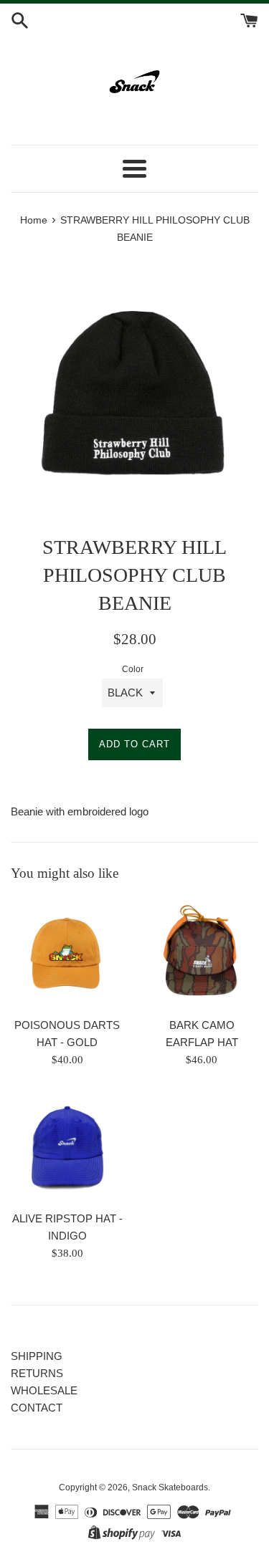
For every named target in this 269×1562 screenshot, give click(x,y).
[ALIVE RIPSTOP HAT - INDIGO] (67, 1146)
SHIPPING (36, 1356)
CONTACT (36, 1408)
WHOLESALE (44, 1390)
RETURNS (37, 1373)
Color (132, 669)
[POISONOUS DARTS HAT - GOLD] (67, 953)
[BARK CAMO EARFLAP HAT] (202, 953)
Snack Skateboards (170, 1487)
